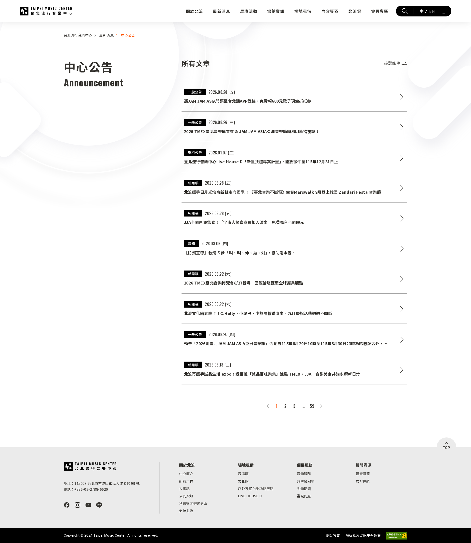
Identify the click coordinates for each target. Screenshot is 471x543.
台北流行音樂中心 (46, 11)
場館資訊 (275, 11)
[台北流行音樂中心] (90, 466)
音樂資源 (363, 473)
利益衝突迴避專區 (193, 503)
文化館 (243, 481)
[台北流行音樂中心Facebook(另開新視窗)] (67, 505)
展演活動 (248, 11)
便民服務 (305, 465)
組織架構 (186, 481)
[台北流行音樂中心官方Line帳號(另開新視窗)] (99, 505)
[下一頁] (320, 406)
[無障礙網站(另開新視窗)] (396, 536)
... (303, 406)
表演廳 (243, 473)
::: (1, 25)
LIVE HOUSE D (250, 495)
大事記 (184, 488)
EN (432, 11)
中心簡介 (186, 473)
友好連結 (363, 481)
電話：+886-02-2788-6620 (86, 489)
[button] (395, 63)
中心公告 (128, 35)
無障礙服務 (305, 481)
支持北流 (186, 510)
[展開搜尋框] (405, 11)
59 (312, 406)
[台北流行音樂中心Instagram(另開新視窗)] (77, 505)
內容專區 (330, 11)
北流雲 (354, 11)
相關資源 (363, 465)
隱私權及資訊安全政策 (363, 535)
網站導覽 (333, 535)
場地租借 (303, 11)
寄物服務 (304, 473)
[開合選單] (442, 11)
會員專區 (379, 11)
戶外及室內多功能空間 (255, 488)
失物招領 (304, 488)
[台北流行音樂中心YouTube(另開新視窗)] (88, 505)
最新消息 (221, 11)
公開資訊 (186, 495)
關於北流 (194, 11)
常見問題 (304, 495)
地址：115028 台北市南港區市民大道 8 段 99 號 (102, 483)
